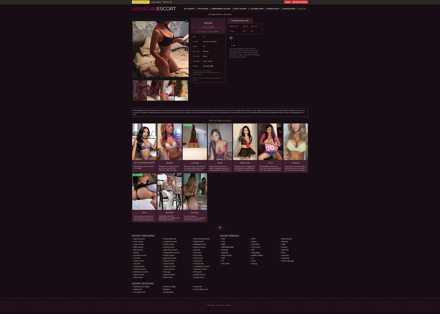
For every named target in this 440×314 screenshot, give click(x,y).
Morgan (169, 162)
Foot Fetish (256, 244)
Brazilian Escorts (140, 255)
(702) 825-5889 (208, 66)
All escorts (189, 9)
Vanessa (295, 162)
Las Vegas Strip (257, 9)
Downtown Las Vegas (142, 286)
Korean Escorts (169, 261)
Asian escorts (289, 9)
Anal (223, 241)
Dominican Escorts (141, 272)
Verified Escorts (199, 274)
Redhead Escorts (200, 244)
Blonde (136, 252)
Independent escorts (221, 9)
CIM (223, 258)
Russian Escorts (200, 247)
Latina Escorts (169, 263)
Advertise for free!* (140, 2)
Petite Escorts (199, 241)
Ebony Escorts (139, 274)
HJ (252, 258)
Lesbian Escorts (169, 266)
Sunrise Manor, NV (201, 289)
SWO (283, 252)
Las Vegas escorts (215, 14)
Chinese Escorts (140, 269)
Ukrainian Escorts (200, 269)
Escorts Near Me (170, 239)
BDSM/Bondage (228, 247)
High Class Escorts (170, 250)
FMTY (254, 239)
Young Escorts (199, 277)
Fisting (254, 241)
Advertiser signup (300, 2)
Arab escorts (138, 241)
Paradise (167, 289)
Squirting (285, 255)
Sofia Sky (195, 212)
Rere (144, 212)
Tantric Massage (288, 261)
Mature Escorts (169, 274)
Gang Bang (256, 252)
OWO (284, 244)
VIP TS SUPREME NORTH (144, 162)
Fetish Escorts (169, 244)
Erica (270, 162)
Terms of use (219, 305)
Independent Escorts (171, 252)
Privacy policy (210, 305)
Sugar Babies (156, 2)
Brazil (220, 162)
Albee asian (245, 162)
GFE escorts (203, 9)
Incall (254, 261)
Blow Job (225, 252)
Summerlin (198, 286)
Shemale (197, 250)
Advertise (228, 305)
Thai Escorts (198, 258)
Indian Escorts (169, 255)
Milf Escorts (168, 277)
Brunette (137, 258)
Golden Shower (257, 255)
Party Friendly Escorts (202, 239)
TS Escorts (197, 252)
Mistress (285, 241)
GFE (253, 250)
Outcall (284, 247)
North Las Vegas (170, 286)
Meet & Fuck (167, 2)
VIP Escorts (198, 272)
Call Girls (137, 263)
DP (223, 261)
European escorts (170, 241)
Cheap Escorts (139, 266)
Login (288, 2)
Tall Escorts (198, 255)
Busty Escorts (139, 261)
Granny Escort (169, 247)
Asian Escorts (139, 244)
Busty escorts (240, 9)
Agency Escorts (139, 239)
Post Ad (302, 9)
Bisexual (225, 250)
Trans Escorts (199, 263)
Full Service (256, 247)
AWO (223, 239)
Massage (167, 272)
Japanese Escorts (170, 258)
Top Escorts (198, 261)
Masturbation (287, 239)
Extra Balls (226, 263)
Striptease (285, 258)
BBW (223, 244)
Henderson (138, 289)
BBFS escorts (138, 247)
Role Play (285, 250)
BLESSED (169, 212)
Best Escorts (138, 250)
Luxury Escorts (169, 269)
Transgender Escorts (201, 266)
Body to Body (227, 255)
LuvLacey (195, 162)
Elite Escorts (138, 277)
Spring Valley (273, 9)
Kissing (254, 263)
